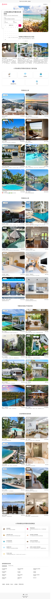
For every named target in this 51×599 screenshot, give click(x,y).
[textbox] (8, 22)
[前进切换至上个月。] (5, 25)
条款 (26, 597)
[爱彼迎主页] (4, 4)
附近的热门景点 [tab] (10, 565)
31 (5, 39)
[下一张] (27, 41)
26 (9, 37)
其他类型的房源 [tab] (4, 565)
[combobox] (12, 19)
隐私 (24, 597)
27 (11, 37)
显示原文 (29, 1)
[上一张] (23, 41)
